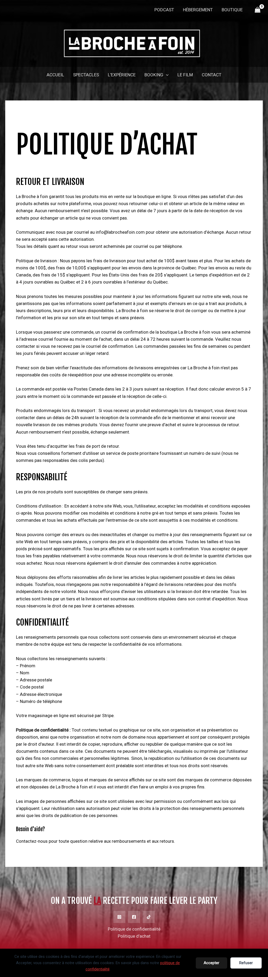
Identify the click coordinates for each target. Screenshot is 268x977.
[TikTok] (149, 917)
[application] (166, 75)
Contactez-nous (32, 841)
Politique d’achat (134, 936)
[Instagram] (119, 917)
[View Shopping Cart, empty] (257, 10)
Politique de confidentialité (134, 929)
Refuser (246, 962)
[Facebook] (134, 917)
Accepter (211, 962)
